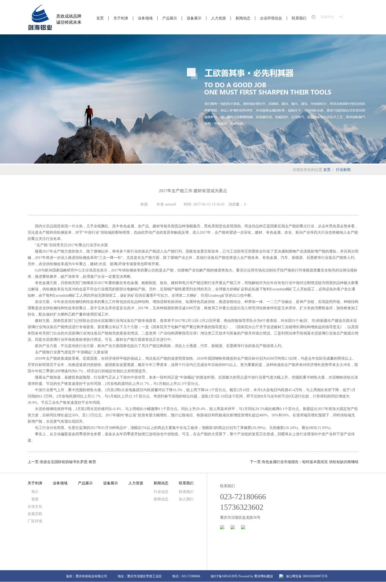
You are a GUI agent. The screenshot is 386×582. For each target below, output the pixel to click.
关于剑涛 (120, 18)
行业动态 (161, 492)
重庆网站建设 (263, 576)
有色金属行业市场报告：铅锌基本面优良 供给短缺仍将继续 (310, 462)
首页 (100, 18)
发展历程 (35, 514)
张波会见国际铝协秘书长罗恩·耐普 (68, 462)
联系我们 (299, 18)
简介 (35, 492)
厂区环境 (35, 521)
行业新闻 (343, 170)
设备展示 (194, 18)
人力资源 (218, 18)
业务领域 (145, 18)
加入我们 (186, 499)
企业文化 (35, 506)
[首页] (40, 18)
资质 (35, 499)
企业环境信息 (271, 18)
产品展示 (169, 18)
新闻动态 (243, 18)
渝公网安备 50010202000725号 (307, 576)
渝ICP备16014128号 (224, 576)
